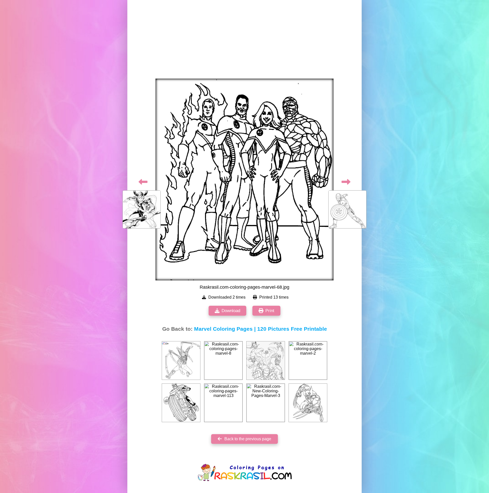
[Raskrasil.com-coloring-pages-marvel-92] (265, 360)
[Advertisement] (244, 40)
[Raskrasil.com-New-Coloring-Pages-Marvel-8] (181, 360)
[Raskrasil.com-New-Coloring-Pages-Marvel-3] (265, 402)
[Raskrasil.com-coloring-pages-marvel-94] (181, 402)
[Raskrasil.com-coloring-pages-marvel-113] (223, 402)
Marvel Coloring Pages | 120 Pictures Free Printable (260, 329)
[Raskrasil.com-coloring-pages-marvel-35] (308, 402)
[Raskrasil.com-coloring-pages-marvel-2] (308, 360)
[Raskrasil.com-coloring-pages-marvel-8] (223, 360)
